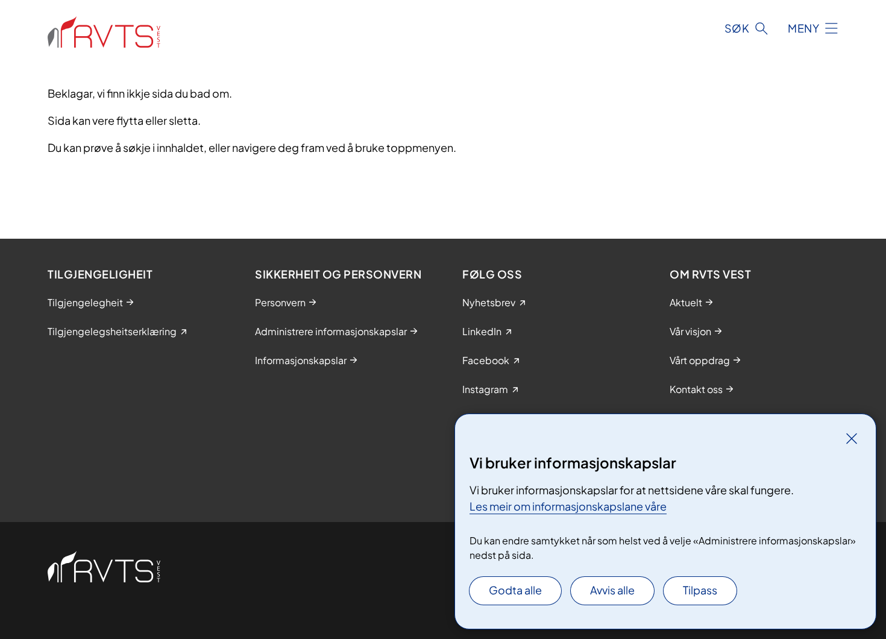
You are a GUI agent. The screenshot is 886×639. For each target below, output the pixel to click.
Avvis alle (612, 590)
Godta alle (515, 590)
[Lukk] (851, 438)
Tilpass (700, 590)
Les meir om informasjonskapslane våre (568, 506)
